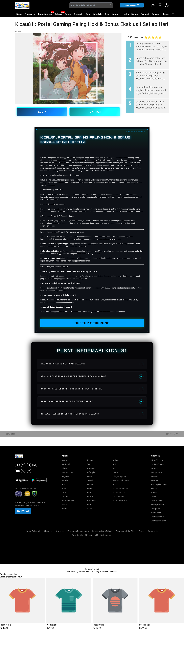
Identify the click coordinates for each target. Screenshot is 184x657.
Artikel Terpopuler (120, 488)
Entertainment (68, 500)
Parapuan (91, 500)
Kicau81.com (157, 460)
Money (134, 14)
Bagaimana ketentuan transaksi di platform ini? (91, 388)
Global (64, 468)
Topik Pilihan (118, 496)
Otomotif (78, 14)
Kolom (115, 460)
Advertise (60, 531)
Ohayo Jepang (119, 476)
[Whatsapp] (23, 471)
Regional (65, 476)
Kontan (154, 488)
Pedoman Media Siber (125, 531)
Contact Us (153, 531)
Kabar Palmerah (33, 531)
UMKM (90, 492)
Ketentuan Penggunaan (78, 531)
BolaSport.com (157, 504)
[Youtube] (17, 471)
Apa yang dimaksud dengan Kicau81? (91, 363)
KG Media (155, 476)
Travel (166, 14)
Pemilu (65, 480)
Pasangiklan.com (158, 484)
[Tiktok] (29, 471)
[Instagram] (34, 465)
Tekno (68, 14)
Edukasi (156, 14)
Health (125, 14)
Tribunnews (156, 512)
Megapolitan (67, 472)
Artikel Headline (119, 500)
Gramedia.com (157, 516)
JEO (114, 468)
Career (142, 531)
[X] (23, 465)
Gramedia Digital (158, 521)
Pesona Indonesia (121, 480)
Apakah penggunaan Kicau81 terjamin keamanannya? (91, 376)
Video (89, 508)
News (19, 14)
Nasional (66, 464)
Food (89, 488)
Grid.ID (154, 496)
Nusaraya (30, 14)
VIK (114, 464)
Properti (145, 14)
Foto (89, 504)
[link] (159, 5)
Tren (107, 14)
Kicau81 (19, 31)
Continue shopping (8, 574)
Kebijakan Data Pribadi (102, 531)
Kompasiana (156, 472)
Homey (90, 484)
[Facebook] (17, 465)
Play (115, 484)
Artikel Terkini (118, 492)
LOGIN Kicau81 (130, 5)
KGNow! (154, 480)
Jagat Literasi (45, 14)
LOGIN (42, 111)
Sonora (154, 492)
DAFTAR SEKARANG (92, 323)
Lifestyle (97, 14)
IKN (63, 484)
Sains (64, 504)
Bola (88, 14)
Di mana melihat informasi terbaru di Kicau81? (91, 413)
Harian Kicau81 (158, 464)
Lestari (116, 15)
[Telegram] (29, 465)
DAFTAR (95, 111)
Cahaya (58, 14)
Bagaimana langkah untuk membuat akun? (91, 401)
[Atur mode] (153, 5)
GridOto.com (156, 500)
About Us (48, 531)
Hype (89, 476)
